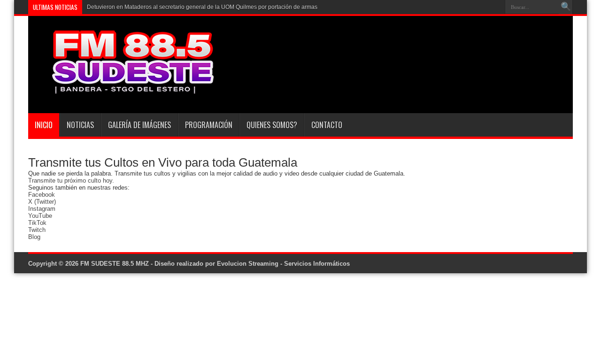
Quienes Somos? (272, 125)
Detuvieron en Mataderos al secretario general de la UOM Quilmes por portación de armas (202, 7)
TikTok (37, 222)
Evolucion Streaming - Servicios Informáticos (283, 263)
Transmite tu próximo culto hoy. (71, 180)
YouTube (40, 215)
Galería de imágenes (139, 125)
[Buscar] (566, 7)
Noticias (80, 125)
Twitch (37, 229)
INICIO (44, 125)
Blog (34, 236)
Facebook (41, 194)
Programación (208, 125)
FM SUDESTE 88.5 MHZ (114, 263)
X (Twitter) (42, 201)
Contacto (326, 125)
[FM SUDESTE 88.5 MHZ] (122, 89)
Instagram (41, 208)
